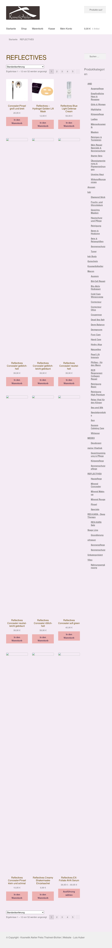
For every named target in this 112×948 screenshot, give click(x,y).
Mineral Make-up (98, 493)
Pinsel (94, 504)
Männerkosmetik (98, 126)
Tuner (94, 251)
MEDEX (91, 438)
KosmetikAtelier (95, 266)
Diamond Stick (98, 197)
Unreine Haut (97, 174)
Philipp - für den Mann (97, 364)
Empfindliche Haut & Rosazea (97, 96)
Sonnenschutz (98, 246)
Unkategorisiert (95, 554)
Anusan (91, 187)
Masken (95, 132)
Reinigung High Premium (98, 393)
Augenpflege (97, 88)
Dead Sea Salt (98, 319)
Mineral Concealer (96, 485)
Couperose (96, 314)
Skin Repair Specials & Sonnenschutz (98, 147)
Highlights (96, 109)
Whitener (95, 433)
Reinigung (96, 225)
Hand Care (96, 339)
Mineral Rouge (98, 499)
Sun (93, 420)
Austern (95, 276)
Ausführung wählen (69, 893)
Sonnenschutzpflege (98, 467)
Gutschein (93, 261)
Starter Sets (96, 155)
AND (90, 83)
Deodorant (96, 443)
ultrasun (92, 539)
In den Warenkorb (17, 121)
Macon (91, 271)
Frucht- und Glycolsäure (97, 203)
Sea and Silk (97, 407)
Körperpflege (97, 114)
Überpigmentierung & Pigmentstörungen (98, 165)
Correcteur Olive (96, 308)
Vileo (90, 559)
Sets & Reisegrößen (97, 240)
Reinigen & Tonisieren (96, 138)
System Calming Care (97, 427)
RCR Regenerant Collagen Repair (96, 374)
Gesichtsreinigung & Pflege (98, 454)
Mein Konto (66, 28)
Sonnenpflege (98, 544)
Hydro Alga (96, 344)
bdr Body (92, 256)
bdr (89, 192)
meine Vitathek (95, 447)
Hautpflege (96, 478)
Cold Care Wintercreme (97, 295)
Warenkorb (37, 28)
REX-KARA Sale (96, 523)
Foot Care (96, 334)
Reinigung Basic (96, 385)
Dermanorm (96, 329)
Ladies (94, 119)
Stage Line (93, 530)
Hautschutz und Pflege (96, 219)
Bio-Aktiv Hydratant (96, 288)
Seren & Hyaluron (95, 232)
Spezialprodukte (98, 414)
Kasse (51, 28)
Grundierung (97, 534)
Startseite (11, 28)
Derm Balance (98, 324)
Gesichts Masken (95, 211)
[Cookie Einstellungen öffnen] (6, 944)
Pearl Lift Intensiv (95, 356)
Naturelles (96, 349)
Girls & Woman (98, 104)
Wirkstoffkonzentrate (98, 181)
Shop (24, 28)
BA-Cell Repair (98, 281)
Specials (95, 509)
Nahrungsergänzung (98, 566)
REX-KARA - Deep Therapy (96, 516)
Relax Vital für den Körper (98, 401)
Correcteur (96, 301)
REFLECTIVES (95, 473)
